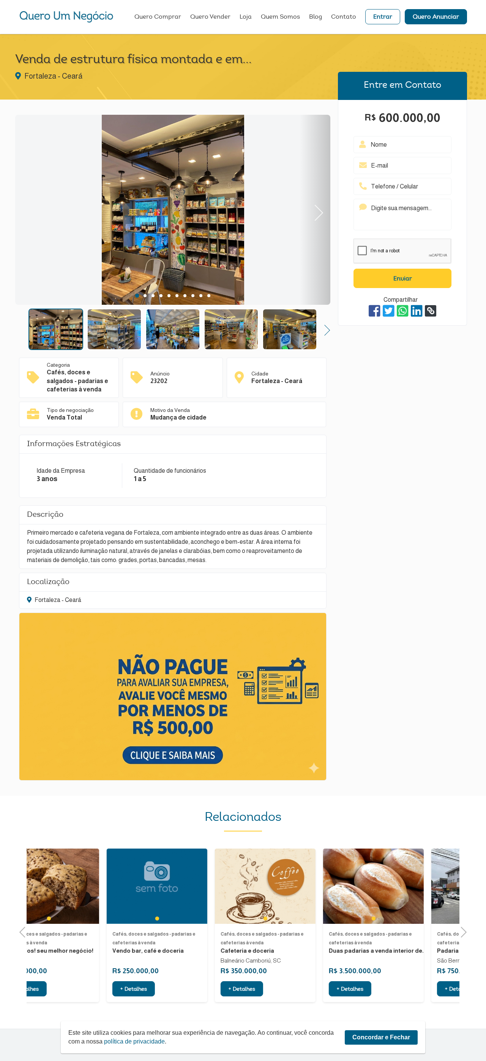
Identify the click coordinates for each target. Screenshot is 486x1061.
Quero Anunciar (436, 17)
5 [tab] (168, 295)
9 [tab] (200, 295)
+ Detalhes (57, 989)
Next (315, 210)
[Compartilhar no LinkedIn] (417, 311)
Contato (343, 17)
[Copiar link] (430, 311)
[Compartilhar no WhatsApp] (403, 311)
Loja (246, 17)
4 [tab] (160, 295)
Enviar (402, 279)
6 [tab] (176, 295)
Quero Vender (210, 17)
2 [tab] (145, 295)
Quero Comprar (157, 17)
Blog (315, 17)
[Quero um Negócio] (66, 16)
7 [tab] (184, 295)
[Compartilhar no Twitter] (388, 311)
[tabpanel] (172, 211)
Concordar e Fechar (381, 1037)
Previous (30, 210)
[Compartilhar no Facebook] (374, 311)
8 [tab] (192, 295)
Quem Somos (280, 17)
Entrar (382, 17)
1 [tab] (137, 296)
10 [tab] (208, 295)
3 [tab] (152, 295)
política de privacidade (134, 1041)
